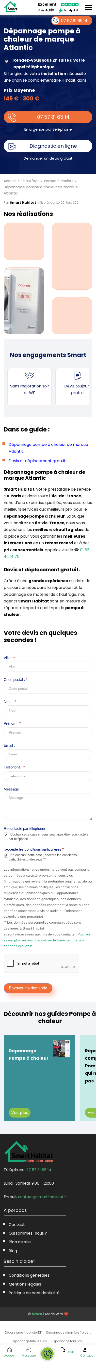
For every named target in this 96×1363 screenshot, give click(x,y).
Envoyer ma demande (28, 988)
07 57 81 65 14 (53, 117)
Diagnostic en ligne (53, 146)
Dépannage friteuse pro (29, 1341)
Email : (9, 745)
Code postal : (15, 679)
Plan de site (20, 1242)
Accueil (10, 180)
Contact (17, 1224)
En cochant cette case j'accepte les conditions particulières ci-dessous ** (43, 857)
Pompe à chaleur (59, 180)
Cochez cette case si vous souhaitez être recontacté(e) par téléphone (49, 837)
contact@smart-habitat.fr (42, 1196)
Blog (13, 1251)
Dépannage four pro (66, 1341)
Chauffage (30, 180)
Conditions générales (29, 1275)
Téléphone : (14, 767)
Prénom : (12, 723)
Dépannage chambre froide (67, 1332)
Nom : (10, 701)
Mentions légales (25, 1284)
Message (11, 789)
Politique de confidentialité (34, 1293)
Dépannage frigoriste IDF (23, 1332)
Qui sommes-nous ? (28, 1233)
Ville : (9, 658)
